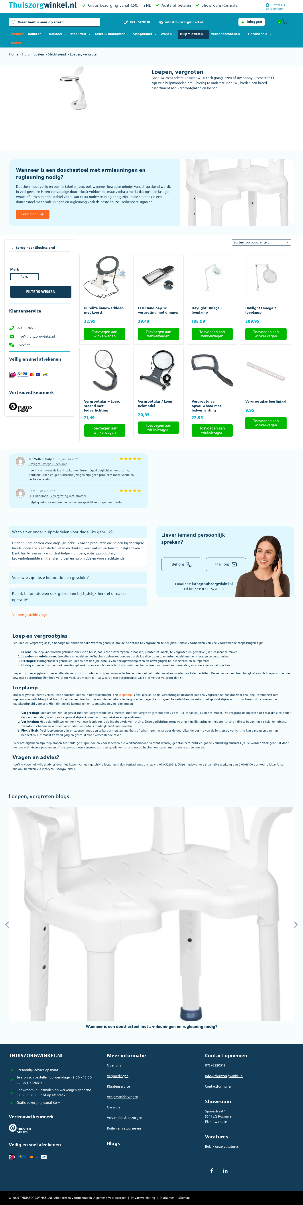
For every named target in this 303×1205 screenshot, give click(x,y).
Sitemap (184, 1198)
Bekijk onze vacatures (222, 1146)
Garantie (113, 1107)
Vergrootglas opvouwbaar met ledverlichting (206, 406)
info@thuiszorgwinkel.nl (36, 336)
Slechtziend (57, 54)
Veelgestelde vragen (122, 1097)
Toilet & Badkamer (109, 34)
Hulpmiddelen (191, 34)
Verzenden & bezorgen (124, 1118)
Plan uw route (216, 1122)
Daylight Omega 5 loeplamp (207, 310)
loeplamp (125, 695)
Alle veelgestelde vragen (30, 615)
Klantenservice (118, 1086)
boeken (138, 652)
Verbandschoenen (225, 34)
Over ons (114, 1065)
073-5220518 (26, 328)
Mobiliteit (78, 34)
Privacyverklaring (143, 1198)
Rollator (34, 34)
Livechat (23, 345)
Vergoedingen (117, 1076)
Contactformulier (218, 1086)
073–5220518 (215, 1065)
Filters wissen (40, 291)
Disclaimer (166, 1198)
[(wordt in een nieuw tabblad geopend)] (20, 407)
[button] (251, 22)
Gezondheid (258, 34)
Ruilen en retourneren (124, 1128)
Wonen (166, 34)
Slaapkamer (142, 34)
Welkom (17, 34)
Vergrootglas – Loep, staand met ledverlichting (102, 406)
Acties (16, 43)
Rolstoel (55, 34)
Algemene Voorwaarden (109, 1198)
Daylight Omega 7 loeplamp (260, 310)
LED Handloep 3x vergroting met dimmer (158, 310)
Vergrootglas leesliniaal (265, 401)
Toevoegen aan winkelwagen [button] (104, 333)
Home (13, 54)
